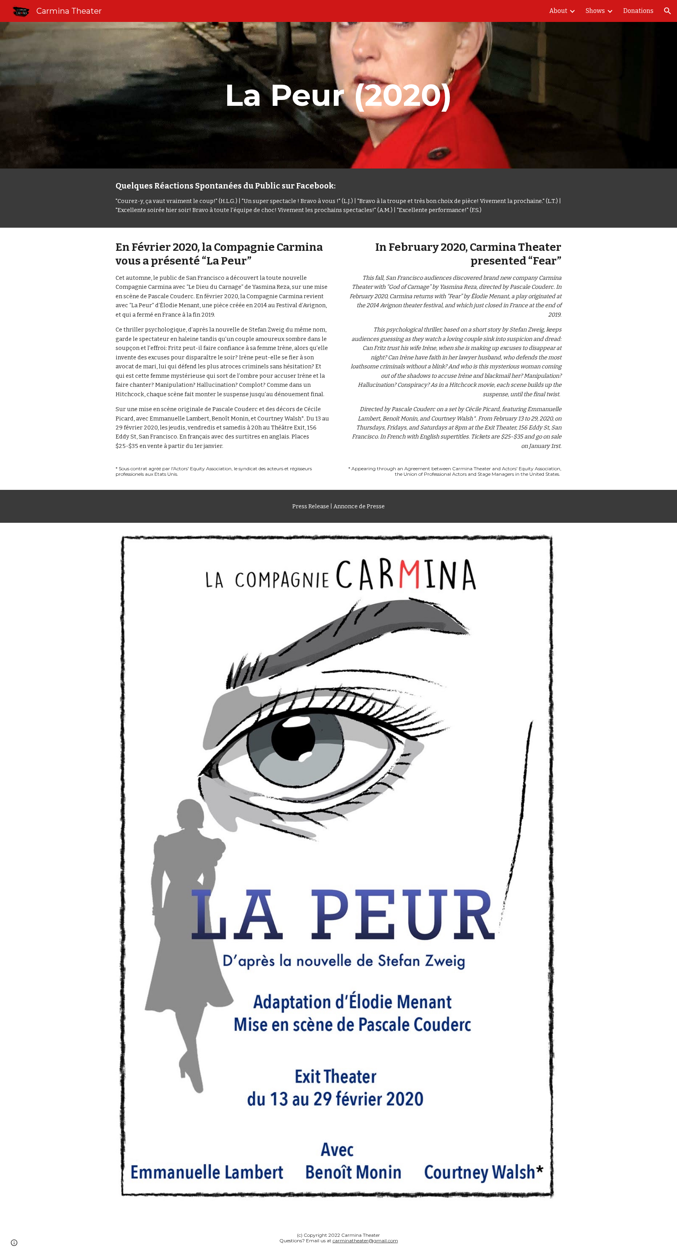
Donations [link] (638, 10)
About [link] (558, 10)
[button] (667, 11)
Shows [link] (595, 10)
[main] (338, 95)
